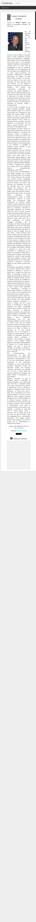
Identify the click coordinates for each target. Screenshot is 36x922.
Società (24, 431)
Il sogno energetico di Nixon (19, 17)
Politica (19, 431)
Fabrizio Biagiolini (19, 428)
